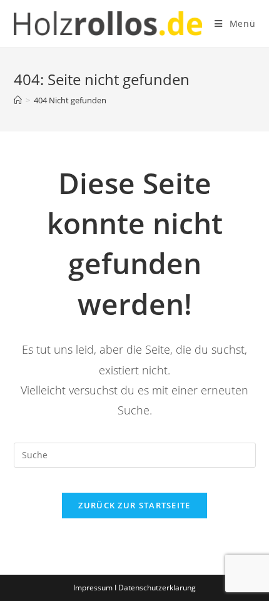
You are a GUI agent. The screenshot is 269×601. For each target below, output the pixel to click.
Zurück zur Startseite (134, 505)
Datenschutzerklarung (157, 587)
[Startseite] (18, 100)
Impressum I (95, 587)
